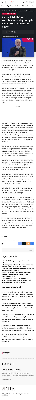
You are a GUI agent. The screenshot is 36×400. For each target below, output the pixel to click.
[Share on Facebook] (6, 31)
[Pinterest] (11, 364)
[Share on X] (9, 31)
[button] (3, 2)
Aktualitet (5, 13)
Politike (13, 13)
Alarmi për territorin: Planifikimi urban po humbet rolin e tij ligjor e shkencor (17, 266)
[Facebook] (2, 364)
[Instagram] (8, 364)
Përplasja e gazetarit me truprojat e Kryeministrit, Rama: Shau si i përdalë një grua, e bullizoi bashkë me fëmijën (16, 280)
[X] (5, 364)
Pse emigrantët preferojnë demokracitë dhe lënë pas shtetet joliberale (18, 269)
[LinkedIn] (13, 364)
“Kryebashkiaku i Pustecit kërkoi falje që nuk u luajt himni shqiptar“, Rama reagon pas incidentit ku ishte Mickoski (18, 328)
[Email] (12, 31)
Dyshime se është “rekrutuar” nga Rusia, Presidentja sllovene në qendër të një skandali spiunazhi (17, 274)
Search (30, 250)
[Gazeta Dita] (9, 2)
